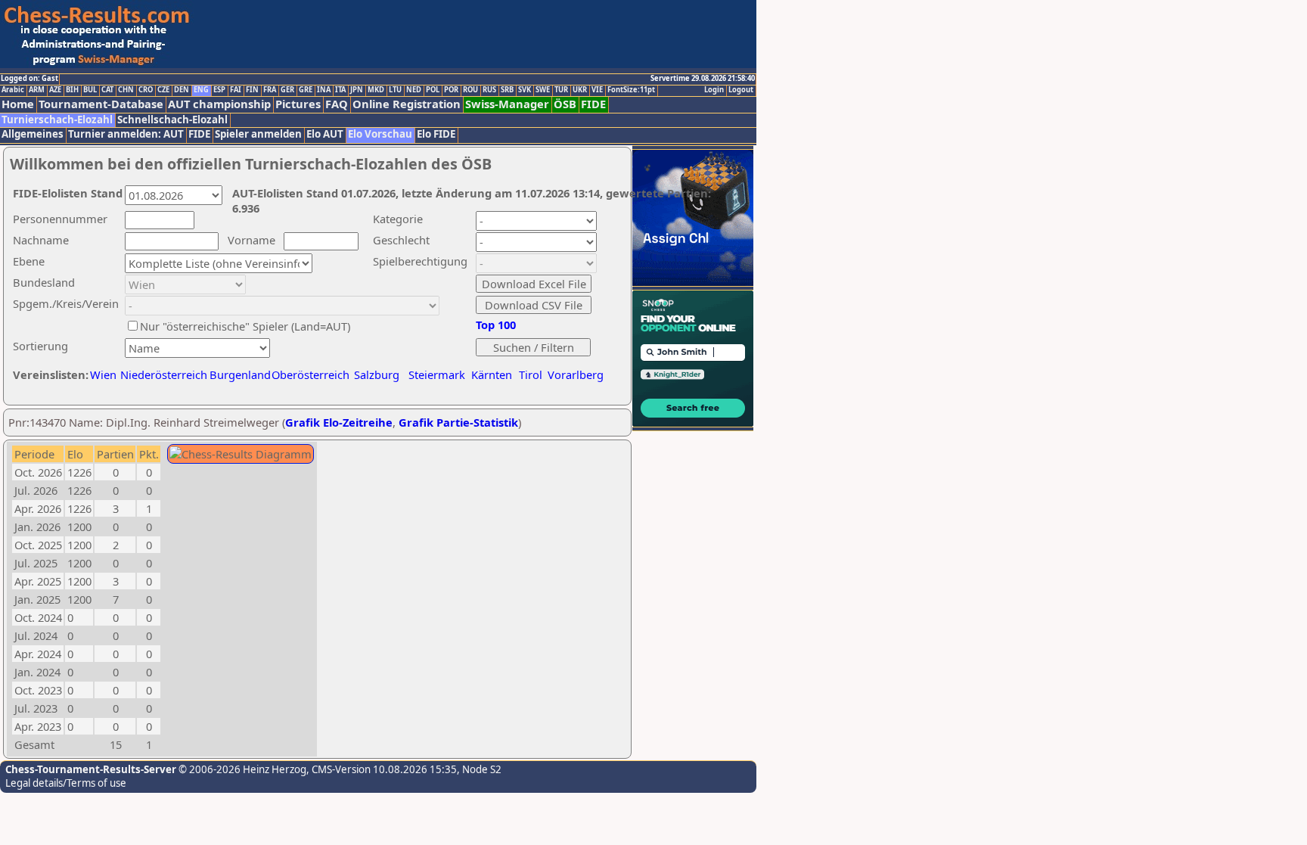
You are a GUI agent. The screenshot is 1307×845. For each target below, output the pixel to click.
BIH (72, 90)
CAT (107, 90)
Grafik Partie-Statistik (458, 422)
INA (324, 90)
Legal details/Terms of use (65, 783)
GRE (305, 90)
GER (287, 90)
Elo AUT (324, 134)
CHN (126, 90)
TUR (561, 90)
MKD (376, 90)
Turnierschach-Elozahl (57, 119)
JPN (356, 90)
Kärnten (491, 374)
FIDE (593, 104)
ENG (201, 90)
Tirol (530, 374)
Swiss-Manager (507, 104)
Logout (740, 90)
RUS (489, 90)
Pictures (298, 104)
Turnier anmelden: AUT (126, 134)
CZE (163, 90)
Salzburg (376, 374)
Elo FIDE (436, 134)
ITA (340, 90)
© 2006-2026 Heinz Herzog (241, 769)
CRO (145, 90)
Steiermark (436, 374)
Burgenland (240, 374)
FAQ (336, 104)
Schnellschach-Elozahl (172, 119)
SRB (507, 90)
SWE (543, 90)
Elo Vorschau (380, 134)
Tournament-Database (101, 104)
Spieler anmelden (258, 134)
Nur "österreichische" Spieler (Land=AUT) (245, 326)
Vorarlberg (576, 374)
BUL (90, 90)
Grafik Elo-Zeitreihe (339, 422)
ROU (470, 90)
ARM (37, 90)
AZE (55, 90)
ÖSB (565, 104)
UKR (580, 90)
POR (451, 90)
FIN (252, 90)
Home (18, 104)
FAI (235, 90)
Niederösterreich (161, 374)
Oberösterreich (310, 374)
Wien (103, 374)
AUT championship (219, 104)
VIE (597, 90)
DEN (181, 90)
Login (714, 90)
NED (413, 90)
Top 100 (496, 324)
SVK (524, 90)
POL (432, 90)
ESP (219, 90)
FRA (269, 90)
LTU (395, 90)
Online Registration (406, 104)
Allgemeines (33, 134)
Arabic (13, 90)
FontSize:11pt (631, 90)
